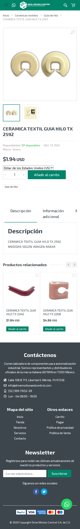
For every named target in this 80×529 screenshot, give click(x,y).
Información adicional (53, 213)
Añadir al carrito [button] (17, 329)
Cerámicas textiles (26, 15)
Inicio (6, 15)
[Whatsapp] (14, 5)
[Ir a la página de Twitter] (44, 491)
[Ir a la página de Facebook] (36, 491)
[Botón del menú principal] (6, 5)
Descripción (20, 210)
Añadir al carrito (46, 175)
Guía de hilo (51, 15)
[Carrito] (73, 5)
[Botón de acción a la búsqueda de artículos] (65, 5)
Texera (16, 149)
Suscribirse (59, 473)
